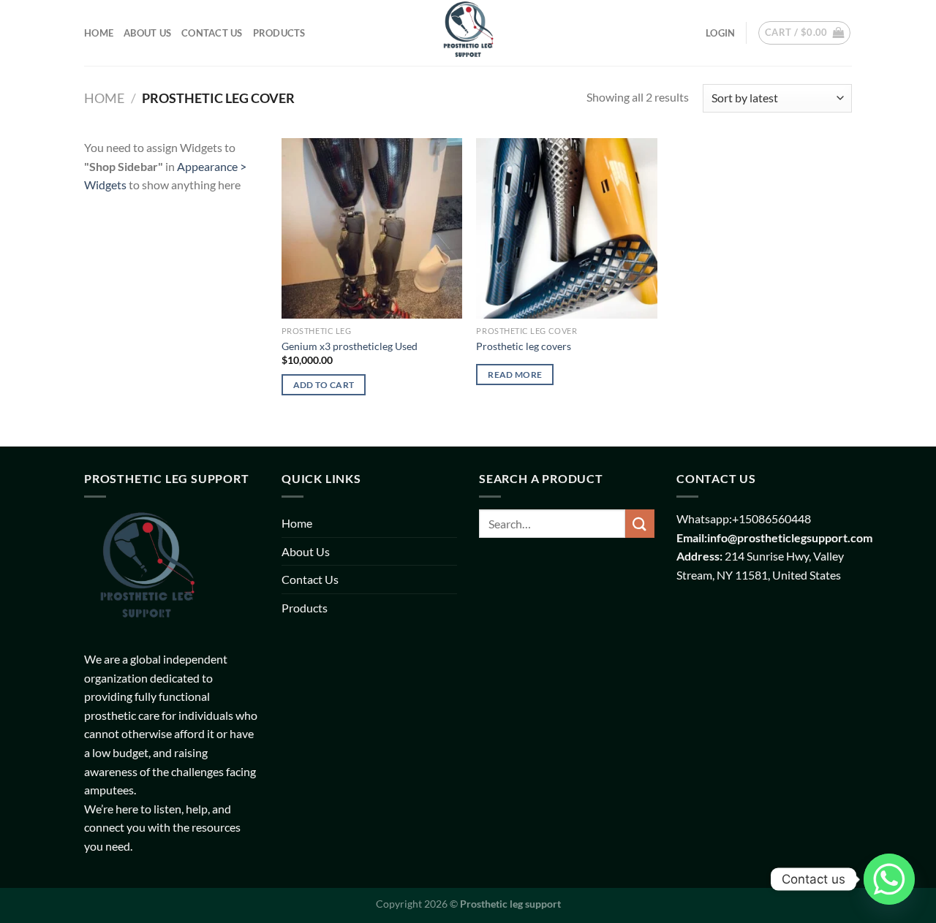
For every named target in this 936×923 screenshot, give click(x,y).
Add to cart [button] (324, 385)
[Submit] (639, 523)
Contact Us (212, 33)
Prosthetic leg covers (523, 346)
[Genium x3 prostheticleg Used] (372, 228)
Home (98, 33)
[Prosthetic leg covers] (566, 228)
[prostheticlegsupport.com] (468, 33)
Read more (515, 374)
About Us (147, 33)
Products (279, 33)
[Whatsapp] (889, 879)
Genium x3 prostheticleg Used (350, 346)
